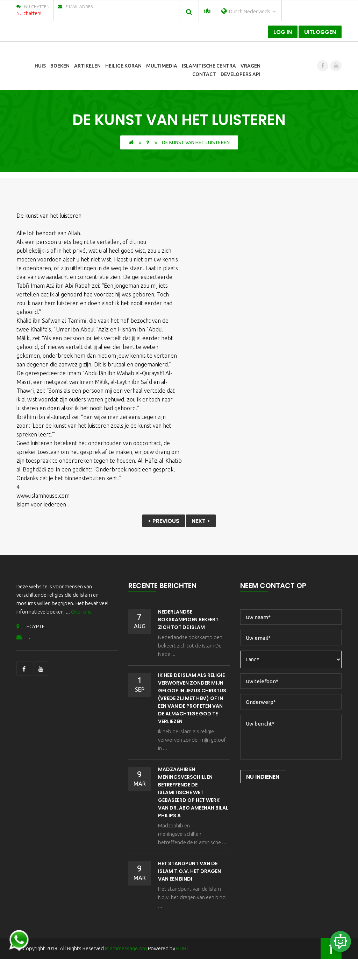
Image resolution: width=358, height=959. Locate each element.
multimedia (161, 66)
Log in (282, 32)
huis (40, 66)
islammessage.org (126, 948)
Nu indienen (262, 777)
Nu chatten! (28, 13)
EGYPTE (36, 626)
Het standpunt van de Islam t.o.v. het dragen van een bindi (189, 871)
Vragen (250, 66)
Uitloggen (320, 32)
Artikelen (87, 66)
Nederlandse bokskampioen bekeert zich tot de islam (188, 619)
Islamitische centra (209, 66)
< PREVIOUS (163, 521)
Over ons (81, 612)
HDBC (182, 948)
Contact (204, 74)
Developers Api (240, 74)
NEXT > (201, 521)
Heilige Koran (123, 66)
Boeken (60, 66)
